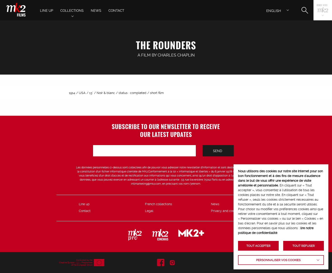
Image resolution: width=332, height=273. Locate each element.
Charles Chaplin (176, 55)
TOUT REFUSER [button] (303, 245)
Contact (85, 211)
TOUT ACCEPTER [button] (258, 245)
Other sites (322, 5)
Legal (149, 211)
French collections (158, 204)
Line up (84, 204)
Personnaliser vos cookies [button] (278, 260)
